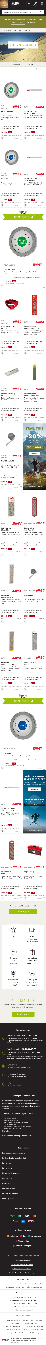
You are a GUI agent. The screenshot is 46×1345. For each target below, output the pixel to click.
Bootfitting (6, 1183)
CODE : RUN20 (17, 23)
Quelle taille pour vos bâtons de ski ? (24, 1304)
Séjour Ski (13, 1333)
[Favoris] (2, 138)
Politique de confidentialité (22, 1269)
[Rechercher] (42, 10)
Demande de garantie (11, 1173)
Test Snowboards (16, 1323)
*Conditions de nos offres (22, 1260)
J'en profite (30, 23)
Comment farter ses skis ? (24, 1310)
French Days (39, 1284)
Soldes (20, 1284)
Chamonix (15, 1114)
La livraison (6, 1163)
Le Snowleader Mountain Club (14, 1158)
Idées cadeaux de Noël (34, 1287)
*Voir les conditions (34, 486)
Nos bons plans (10, 1284)
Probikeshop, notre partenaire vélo (17, 1136)
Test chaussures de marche (34, 1326)
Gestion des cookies (16, 1273)
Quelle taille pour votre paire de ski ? (24, 1297)
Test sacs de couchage (12, 1330)
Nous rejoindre (8, 1198)
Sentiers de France (37, 1330)
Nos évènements (9, 1188)
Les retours (7, 1168)
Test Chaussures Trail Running (29, 1333)
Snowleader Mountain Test (15, 1287)
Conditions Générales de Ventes (22, 1264)
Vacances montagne (13, 1320)
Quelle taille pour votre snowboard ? (24, 1307)
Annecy (5, 1114)
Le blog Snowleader (10, 1193)
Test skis (25, 1320)
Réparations (7, 1178)
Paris (31, 1114)
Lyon (24, 1114)
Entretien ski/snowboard (14, 30)
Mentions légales (31, 1273)
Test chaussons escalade (13, 1326)
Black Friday (29, 1284)
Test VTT (25, 1330)
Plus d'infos (6, 1131)
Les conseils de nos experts (13, 1153)
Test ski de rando (36, 1320)
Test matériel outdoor (31, 1323)
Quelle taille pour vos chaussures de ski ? (24, 1300)
